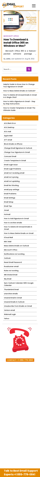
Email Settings (9, 198)
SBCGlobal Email (10, 275)
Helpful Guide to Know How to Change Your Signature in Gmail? (19, 85)
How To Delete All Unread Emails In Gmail (18, 228)
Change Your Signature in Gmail (17, 152)
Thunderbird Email (11, 289)
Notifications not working (14, 254)
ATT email (8, 140)
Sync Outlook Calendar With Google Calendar (18, 284)
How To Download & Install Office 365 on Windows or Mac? (16, 43)
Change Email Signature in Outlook (18, 148)
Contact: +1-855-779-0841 (20, 360)
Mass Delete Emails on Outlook (16, 246)
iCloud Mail (8, 237)
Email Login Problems (12, 169)
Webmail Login (10, 314)
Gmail (6, 210)
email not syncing (11, 177)
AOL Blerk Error (10, 123)
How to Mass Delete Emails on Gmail (18, 233)
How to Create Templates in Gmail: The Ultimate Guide (19, 109)
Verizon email (9, 310)
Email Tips (8, 206)
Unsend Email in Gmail (13, 298)
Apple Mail (8, 136)
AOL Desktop (9, 127)
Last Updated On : (22, 59)
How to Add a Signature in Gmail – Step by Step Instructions (19, 102)
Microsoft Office (11, 36)
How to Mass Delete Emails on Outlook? (19, 91)
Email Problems (10, 194)
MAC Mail (7, 241)
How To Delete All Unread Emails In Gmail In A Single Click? (20, 96)
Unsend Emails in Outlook (14, 302)
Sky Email (7, 279)
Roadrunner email (11, 266)
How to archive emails (13, 223)
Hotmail (7, 214)
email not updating (12, 181)
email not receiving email (14, 173)
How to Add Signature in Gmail (16, 218)
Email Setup (8, 202)
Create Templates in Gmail (15, 160)
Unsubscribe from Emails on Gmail (18, 306)
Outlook (7, 258)
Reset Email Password (13, 262)
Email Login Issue (11, 165)
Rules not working (11, 270)
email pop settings (11, 189)
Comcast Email (10, 156)
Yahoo (6, 318)
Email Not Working (11, 185)
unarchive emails (11, 294)
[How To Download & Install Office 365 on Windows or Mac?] (20, 21)
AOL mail (7, 131)
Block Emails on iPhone (13, 144)
